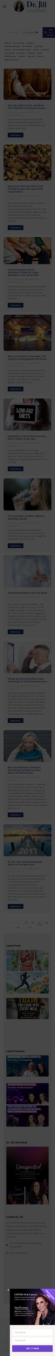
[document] (27, 678)
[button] (8, 1290)
